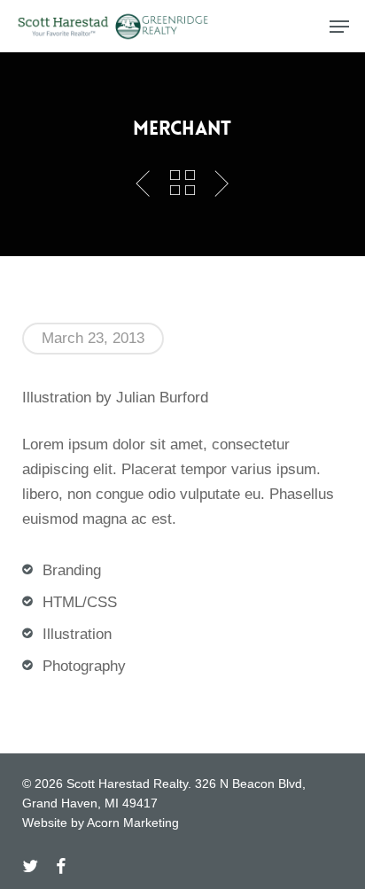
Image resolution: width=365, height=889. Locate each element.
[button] (339, 26)
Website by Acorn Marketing (100, 822)
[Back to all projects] (182, 183)
